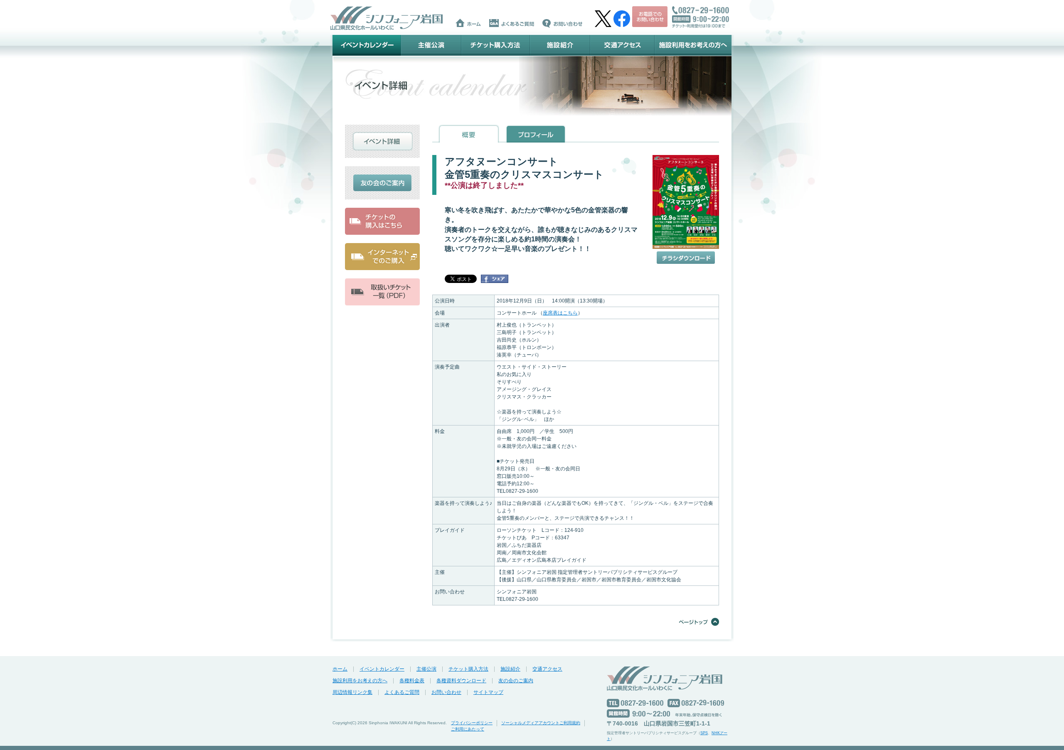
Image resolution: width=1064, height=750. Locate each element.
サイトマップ (488, 692)
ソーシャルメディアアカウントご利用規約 (540, 722)
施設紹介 (560, 45)
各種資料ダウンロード (461, 681)
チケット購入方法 (495, 45)
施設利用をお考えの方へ (693, 45)
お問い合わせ (446, 692)
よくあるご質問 (401, 692)
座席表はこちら (560, 313)
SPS (704, 733)
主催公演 (431, 45)
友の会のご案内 (515, 681)
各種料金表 (411, 681)
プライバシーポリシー (472, 722)
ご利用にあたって (467, 729)
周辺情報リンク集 (352, 692)
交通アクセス (622, 45)
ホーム (339, 669)
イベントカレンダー (366, 45)
